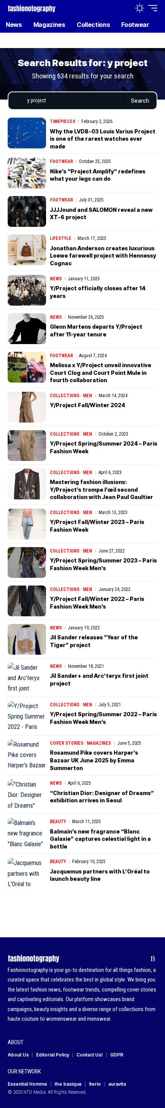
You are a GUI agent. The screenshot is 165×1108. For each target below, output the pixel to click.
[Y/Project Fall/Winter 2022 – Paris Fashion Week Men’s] (27, 601)
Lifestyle (60, 238)
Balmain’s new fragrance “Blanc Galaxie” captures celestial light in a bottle (100, 839)
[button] (123, 8)
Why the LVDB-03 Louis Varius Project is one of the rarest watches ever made (102, 139)
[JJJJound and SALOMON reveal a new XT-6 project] (27, 211)
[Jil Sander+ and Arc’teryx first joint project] (27, 677)
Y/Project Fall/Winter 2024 (87, 405)
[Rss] (152, 959)
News (56, 278)
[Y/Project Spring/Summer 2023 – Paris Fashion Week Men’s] (27, 562)
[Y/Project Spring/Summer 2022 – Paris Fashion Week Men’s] (27, 716)
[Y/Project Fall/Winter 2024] (27, 407)
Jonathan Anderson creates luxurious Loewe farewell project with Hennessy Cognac (103, 255)
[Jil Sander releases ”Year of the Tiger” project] (27, 639)
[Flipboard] (141, 959)
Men (87, 395)
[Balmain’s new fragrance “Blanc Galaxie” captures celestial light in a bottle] (27, 833)
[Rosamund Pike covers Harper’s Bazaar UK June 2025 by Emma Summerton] (27, 754)
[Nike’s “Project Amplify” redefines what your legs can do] (27, 173)
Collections (64, 395)
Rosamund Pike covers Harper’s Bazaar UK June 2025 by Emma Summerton (94, 760)
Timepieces (62, 121)
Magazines (99, 743)
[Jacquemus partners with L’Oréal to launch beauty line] (27, 873)
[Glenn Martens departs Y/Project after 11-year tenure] (27, 328)
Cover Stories (66, 743)
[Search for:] (72, 100)
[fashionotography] (32, 8)
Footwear (61, 161)
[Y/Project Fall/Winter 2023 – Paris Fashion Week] (27, 524)
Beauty (58, 821)
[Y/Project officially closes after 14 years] (27, 290)
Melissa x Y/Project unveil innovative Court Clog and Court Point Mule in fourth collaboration (100, 372)
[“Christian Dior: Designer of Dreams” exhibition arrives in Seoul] (27, 794)
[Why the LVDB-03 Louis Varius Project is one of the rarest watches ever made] (27, 133)
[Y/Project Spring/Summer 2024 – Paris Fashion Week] (27, 445)
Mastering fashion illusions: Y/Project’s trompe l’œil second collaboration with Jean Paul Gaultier (101, 489)
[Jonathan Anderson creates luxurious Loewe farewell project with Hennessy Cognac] (27, 250)
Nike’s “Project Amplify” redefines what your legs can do (97, 175)
